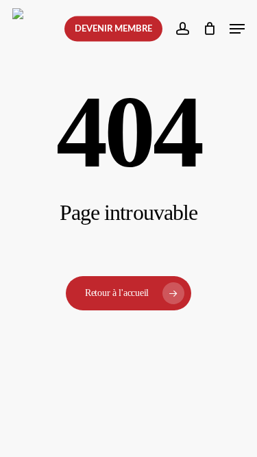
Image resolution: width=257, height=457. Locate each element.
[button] (237, 29)
